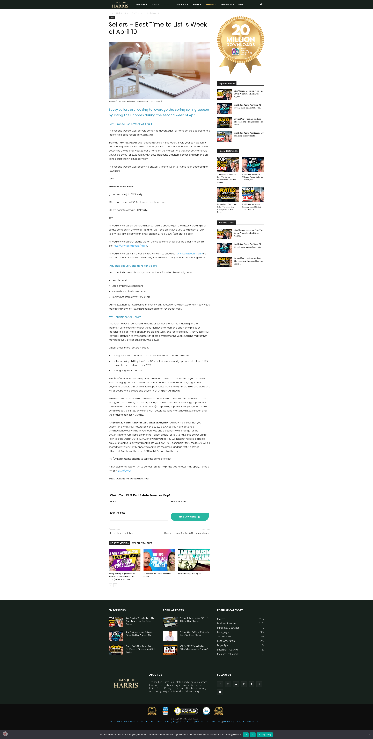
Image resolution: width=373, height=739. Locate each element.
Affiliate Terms (200, 722)
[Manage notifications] (5, 733)
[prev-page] (110, 585)
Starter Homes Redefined (121, 533)
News (166, 4)
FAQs (240, 4)
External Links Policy (214, 722)
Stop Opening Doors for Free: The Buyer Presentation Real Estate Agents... (248, 94)
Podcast (140, 4)
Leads (154, 4)
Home (111, 13)
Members (210, 4)
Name (113, 501)
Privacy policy (264, 734)
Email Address (117, 513)
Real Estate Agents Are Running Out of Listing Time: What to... (251, 207)
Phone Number (178, 501)
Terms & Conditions (148, 722)
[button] (260, 4)
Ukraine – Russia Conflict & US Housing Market (187, 533)
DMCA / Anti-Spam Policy (232, 722)
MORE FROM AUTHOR (142, 543)
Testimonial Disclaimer (186, 722)
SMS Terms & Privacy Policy (167, 722)
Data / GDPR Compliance (252, 722)
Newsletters (227, 4)
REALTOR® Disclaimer (132, 722)
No (252, 734)
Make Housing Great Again (189, 573)
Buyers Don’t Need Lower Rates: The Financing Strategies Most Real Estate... (248, 122)
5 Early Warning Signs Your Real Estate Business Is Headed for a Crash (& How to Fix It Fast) (122, 576)
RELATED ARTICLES (119, 543)
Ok (245, 734)
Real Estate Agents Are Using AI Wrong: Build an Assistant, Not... (252, 177)
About (196, 4)
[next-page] (115, 585)
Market (119, 13)
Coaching (181, 4)
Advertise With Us (116, 722)
